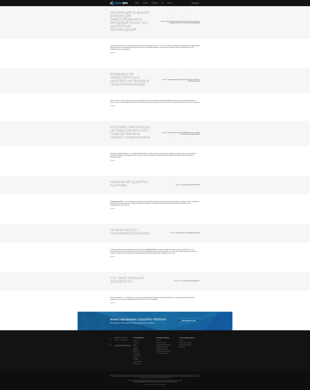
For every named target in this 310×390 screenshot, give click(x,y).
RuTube (135, 347)
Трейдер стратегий (162, 347)
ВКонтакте (136, 351)
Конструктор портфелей (163, 345)
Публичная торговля (185, 342)
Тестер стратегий (161, 342)
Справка (135, 359)
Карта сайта (137, 363)
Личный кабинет (195, 3)
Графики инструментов (163, 351)
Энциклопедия (137, 361)
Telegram (136, 349)
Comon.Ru (182, 347)
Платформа (154, 3)
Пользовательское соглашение (157, 381)
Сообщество (137, 355)
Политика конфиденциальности (141, 381)
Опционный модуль (162, 349)
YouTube (135, 342)
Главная (137, 3)
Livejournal (136, 353)
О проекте (145, 3)
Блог (162, 3)
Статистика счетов (162, 353)
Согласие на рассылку (171, 381)
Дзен (134, 345)
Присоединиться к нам (189, 320)
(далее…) (113, 52)
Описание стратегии (185, 345)
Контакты (169, 3)
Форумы (135, 357)
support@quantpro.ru (122, 345)
